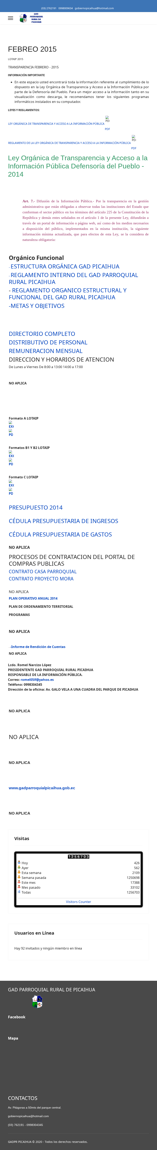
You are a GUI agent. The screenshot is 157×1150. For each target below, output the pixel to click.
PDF (107, 129)
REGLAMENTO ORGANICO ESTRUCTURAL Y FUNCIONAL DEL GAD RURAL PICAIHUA (68, 293)
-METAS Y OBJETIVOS (36, 305)
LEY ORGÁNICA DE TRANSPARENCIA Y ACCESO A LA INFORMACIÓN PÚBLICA (56, 124)
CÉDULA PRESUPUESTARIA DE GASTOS (60, 534)
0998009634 (65, 8)
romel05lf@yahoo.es (37, 679)
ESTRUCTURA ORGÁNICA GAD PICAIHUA (65, 266)
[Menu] (10, 18)
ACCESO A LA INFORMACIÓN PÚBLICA (107, 143)
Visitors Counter (78, 902)
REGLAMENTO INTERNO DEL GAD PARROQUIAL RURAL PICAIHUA (73, 278)
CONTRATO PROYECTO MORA (41, 579)
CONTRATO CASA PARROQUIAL (43, 571)
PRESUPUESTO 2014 (36, 507)
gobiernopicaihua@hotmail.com (94, 8)
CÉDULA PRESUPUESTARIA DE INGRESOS (63, 521)
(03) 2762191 (48, 8)
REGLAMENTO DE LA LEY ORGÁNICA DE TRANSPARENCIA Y (45, 143)
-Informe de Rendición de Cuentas (37, 647)
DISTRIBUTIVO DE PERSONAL (48, 342)
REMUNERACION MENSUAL (46, 351)
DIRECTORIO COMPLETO (42, 333)
